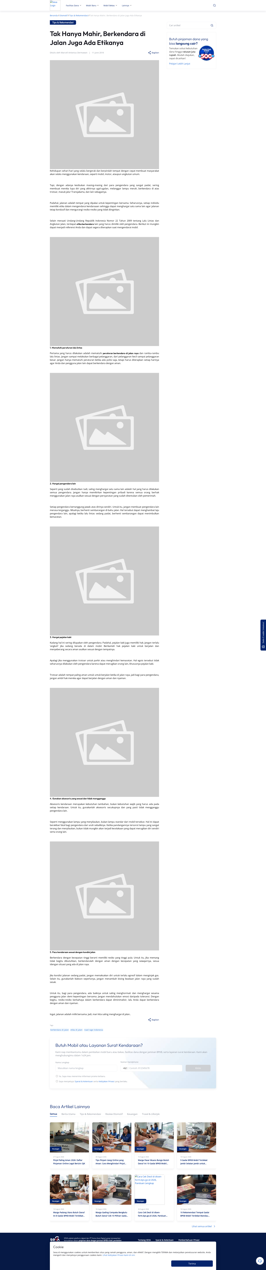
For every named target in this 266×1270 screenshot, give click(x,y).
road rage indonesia (93, 1030)
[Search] (211, 25)
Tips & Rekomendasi (90, 1114)
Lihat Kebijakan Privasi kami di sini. (119, 1255)
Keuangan (132, 1114)
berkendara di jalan (59, 1030)
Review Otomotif (114, 1114)
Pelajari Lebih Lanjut (179, 63)
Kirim (198, 1068)
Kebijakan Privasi (106, 1081)
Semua (53, 1114)
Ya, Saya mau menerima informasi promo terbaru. (82, 1076)
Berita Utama (68, 1114)
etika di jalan (76, 1030)
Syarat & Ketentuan (84, 1081)
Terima (192, 1263)
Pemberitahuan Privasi (189, 1240)
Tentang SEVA (144, 1240)
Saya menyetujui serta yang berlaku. (93, 1081)
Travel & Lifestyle (151, 1114)
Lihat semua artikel (202, 1226)
